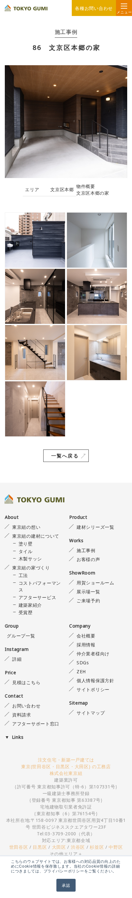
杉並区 (97, 847)
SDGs (83, 663)
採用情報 (86, 645)
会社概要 (86, 636)
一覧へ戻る (65, 455)
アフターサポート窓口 (35, 724)
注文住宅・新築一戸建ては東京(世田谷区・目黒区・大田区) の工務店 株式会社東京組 (66, 766)
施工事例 (86, 550)
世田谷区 (18, 847)
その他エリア (64, 854)
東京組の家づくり (31, 568)
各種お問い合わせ (94, 8)
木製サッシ (30, 559)
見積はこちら (26, 682)
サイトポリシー (93, 689)
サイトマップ (91, 713)
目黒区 (40, 847)
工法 (23, 575)
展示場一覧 (88, 592)
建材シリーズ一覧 (95, 527)
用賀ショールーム (95, 583)
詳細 (16, 659)
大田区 (59, 847)
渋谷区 (78, 847)
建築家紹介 (30, 605)
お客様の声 (88, 559)
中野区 (116, 847)
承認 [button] (66, 885)
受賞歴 (26, 612)
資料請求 (21, 715)
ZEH (81, 671)
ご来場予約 (88, 600)
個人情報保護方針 (95, 680)
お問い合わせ (26, 706)
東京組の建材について (35, 536)
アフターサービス (37, 597)
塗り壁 (26, 544)
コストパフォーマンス (40, 586)
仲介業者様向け (93, 654)
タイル (26, 551)
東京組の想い (26, 527)
